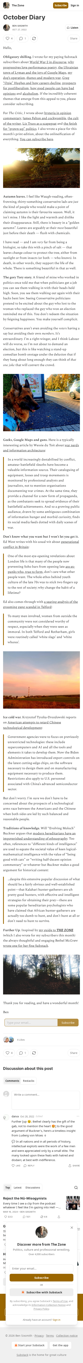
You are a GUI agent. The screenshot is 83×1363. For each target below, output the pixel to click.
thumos (31, 77)
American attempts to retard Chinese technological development (32, 725)
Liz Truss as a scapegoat (39, 123)
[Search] (76, 1187)
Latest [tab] (18, 1187)
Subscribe (61, 5)
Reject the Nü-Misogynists (25, 1198)
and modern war (48, 77)
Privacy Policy (41, 1308)
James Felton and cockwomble (44, 118)
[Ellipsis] (78, 1116)
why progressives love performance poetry (38, 65)
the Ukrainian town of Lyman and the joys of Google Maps (40, 70)
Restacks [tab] (28, 1081)
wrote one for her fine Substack (25, 945)
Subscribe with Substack (44, 1292)
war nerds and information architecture (41, 448)
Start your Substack (31, 1345)
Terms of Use (60, 1301)
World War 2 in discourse (48, 62)
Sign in (75, 5)
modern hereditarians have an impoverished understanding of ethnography (39, 836)
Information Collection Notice (49, 1305)
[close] (72, 1228)
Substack (22, 1355)
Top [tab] (7, 1187)
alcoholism (30, 93)
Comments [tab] (12, 1081)
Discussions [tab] (32, 1187)
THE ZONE (65, 930)
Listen (74, 27)
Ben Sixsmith (20, 25)
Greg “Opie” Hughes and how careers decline (36, 80)
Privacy (39, 1335)
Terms (50, 1335)
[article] (41, 1207)
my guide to (48, 930)
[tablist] (19, 1081)
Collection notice (67, 1335)
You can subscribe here (36, 139)
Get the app (60, 1345)
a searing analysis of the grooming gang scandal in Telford (40, 604)
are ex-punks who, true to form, (41, 569)
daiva (15, 1116)
